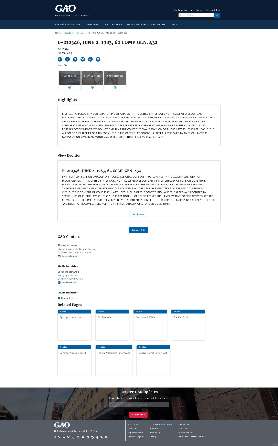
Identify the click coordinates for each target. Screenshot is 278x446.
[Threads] (91, 59)
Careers (209, 10)
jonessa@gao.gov (70, 256)
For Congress (180, 10)
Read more (138, 214)
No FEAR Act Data (185, 433)
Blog (218, 10)
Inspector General (135, 433)
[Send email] (99, 59)
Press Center (196, 10)
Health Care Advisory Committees (192, 437)
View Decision (69, 76)
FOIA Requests (184, 424)
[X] (68, 59)
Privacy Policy (156, 428)
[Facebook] (61, 59)
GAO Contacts (115, 76)
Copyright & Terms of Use (161, 424)
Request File (138, 230)
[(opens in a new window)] (55, 437)
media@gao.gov (69, 282)
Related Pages (92, 76)
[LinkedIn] (76, 59)
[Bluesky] (84, 59)
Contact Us (67, 298)
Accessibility (155, 433)
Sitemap (153, 437)
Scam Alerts (183, 428)
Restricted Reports (135, 437)
